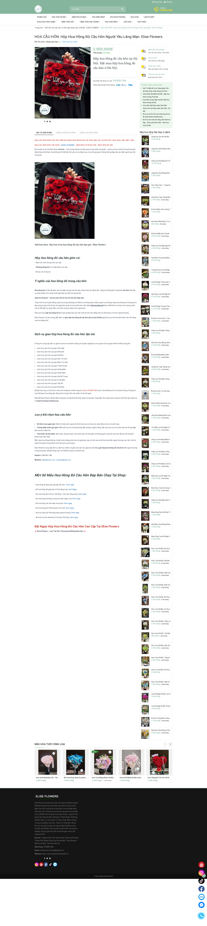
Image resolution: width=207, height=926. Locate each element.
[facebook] (46, 864)
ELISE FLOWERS (67, 145)
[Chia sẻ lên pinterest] (50, 121)
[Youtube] (41, 864)
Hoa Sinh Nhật (98, 17)
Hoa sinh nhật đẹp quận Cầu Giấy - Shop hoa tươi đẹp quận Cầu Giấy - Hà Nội (156, 108)
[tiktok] (50, 864)
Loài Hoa (128, 22)
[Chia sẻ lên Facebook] (45, 121)
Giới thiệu (141, 22)
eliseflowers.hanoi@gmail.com (52, 850)
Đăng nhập (157, 2)
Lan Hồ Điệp (149, 17)
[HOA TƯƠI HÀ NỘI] (38, 9)
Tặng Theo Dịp (67, 22)
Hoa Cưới (135, 17)
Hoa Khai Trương (117, 17)
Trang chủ (41, 17)
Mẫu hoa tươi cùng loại (50, 744)
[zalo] (55, 864)
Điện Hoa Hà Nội (79, 17)
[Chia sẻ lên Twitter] (47, 121)
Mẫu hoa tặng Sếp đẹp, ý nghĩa (155, 132)
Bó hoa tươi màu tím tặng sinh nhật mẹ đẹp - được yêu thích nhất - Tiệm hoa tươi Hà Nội (156, 122)
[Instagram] (37, 864)
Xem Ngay (73, 489)
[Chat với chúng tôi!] (201, 905)
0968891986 (166, 10)
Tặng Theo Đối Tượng (89, 22)
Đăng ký (169, 2)
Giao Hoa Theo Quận (46, 22)
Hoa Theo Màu (111, 22)
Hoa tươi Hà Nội (59, 17)
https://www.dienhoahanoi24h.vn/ (55, 854)
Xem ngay (70, 485)
